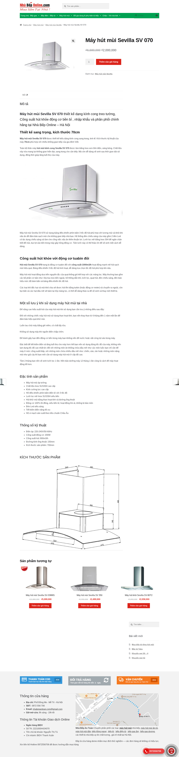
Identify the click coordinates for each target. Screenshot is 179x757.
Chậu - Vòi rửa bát (110, 15)
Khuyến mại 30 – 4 (140, 653)
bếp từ (111, 731)
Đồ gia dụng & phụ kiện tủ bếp (86, 15)
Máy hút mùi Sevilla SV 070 (41, 114)
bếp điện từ (121, 731)
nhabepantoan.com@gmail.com (47, 709)
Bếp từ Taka (137, 649)
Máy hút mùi (64, 15)
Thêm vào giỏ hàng (108, 62)
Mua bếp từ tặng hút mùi (143, 644)
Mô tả (25, 95)
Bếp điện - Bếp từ (48, 15)
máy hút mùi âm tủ (149, 728)
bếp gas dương (147, 731)
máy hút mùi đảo (83, 731)
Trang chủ (24, 15)
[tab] (25, 95)
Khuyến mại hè (138, 658)
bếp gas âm (133, 731)
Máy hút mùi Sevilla (53, 25)
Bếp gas (33, 15)
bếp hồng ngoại (99, 731)
